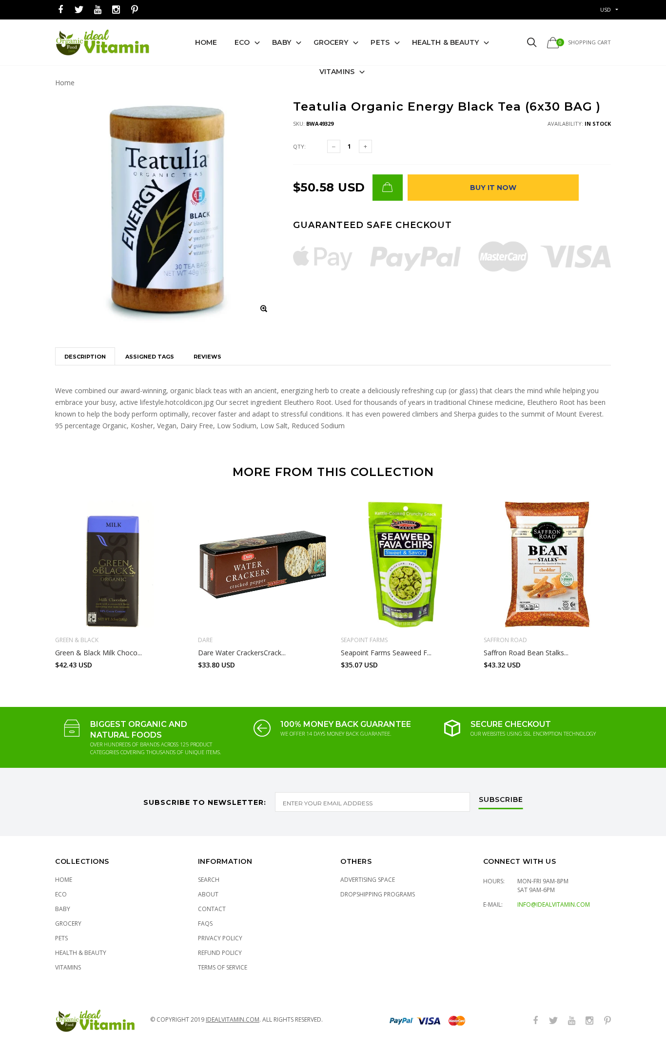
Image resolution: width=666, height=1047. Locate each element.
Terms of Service (222, 967)
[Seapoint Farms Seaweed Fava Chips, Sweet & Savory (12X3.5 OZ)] (405, 564)
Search (208, 880)
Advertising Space (367, 880)
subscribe (501, 800)
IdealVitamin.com (232, 1019)
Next (632, 580)
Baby (281, 42)
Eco (242, 42)
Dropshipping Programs (377, 894)
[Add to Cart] (387, 187)
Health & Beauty (445, 42)
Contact (212, 909)
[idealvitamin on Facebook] (60, 10)
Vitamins (336, 71)
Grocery (331, 42)
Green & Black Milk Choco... (98, 652)
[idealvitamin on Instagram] (116, 10)
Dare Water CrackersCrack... (242, 652)
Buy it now (493, 187)
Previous (34, 580)
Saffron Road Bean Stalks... (526, 652)
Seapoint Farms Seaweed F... (386, 652)
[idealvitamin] (102, 43)
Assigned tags (149, 356)
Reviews (207, 356)
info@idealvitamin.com (553, 904)
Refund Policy (220, 953)
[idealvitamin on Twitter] (79, 10)
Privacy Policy (220, 938)
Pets (380, 42)
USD (605, 9)
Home (206, 42)
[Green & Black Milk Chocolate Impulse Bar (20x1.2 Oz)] (119, 564)
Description (85, 356)
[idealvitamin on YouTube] (97, 10)
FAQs (205, 923)
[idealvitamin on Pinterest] (134, 10)
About (208, 894)
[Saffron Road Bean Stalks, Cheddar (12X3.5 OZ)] (548, 564)
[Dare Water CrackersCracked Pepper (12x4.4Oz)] (262, 564)
